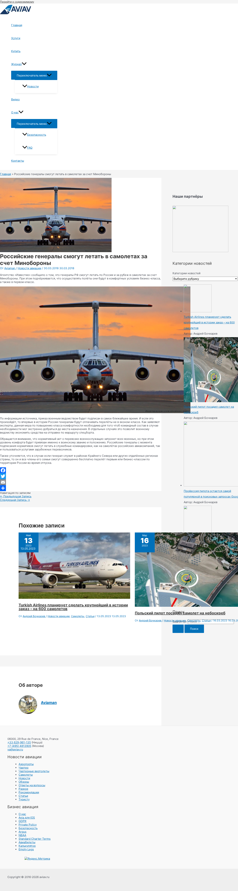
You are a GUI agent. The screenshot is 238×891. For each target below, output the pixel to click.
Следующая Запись (15, 500)
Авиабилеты (27, 842)
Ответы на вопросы (32, 785)
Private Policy (28, 824)
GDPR (22, 821)
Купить (15, 51)
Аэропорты (26, 764)
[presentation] (24, 64)
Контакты (17, 160)
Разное (23, 789)
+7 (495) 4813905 (19, 746)
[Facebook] (80, 470)
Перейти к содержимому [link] (17, 2)
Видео (15, 99)
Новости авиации (29, 268)
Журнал (16, 64)
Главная (16, 25)
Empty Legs (26, 849)
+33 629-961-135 (19, 742)
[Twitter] (80, 476)
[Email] (80, 482)
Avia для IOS (27, 817)
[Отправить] (80, 488)
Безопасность (36, 134)
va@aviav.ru (15, 749)
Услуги (15, 38)
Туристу (24, 799)
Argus (22, 831)
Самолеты (77, 616)
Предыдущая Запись (15, 496)
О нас (15, 112)
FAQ (29, 147)
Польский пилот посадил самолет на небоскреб (180, 613)
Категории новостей (186, 273)
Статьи (90, 616)
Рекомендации (29, 792)
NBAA (22, 835)
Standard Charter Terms (35, 838)
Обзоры (24, 782)
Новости (33, 86)
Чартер (23, 767)
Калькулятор (27, 846)
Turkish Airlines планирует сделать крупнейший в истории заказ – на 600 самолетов (73, 607)
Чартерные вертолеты (34, 771)
